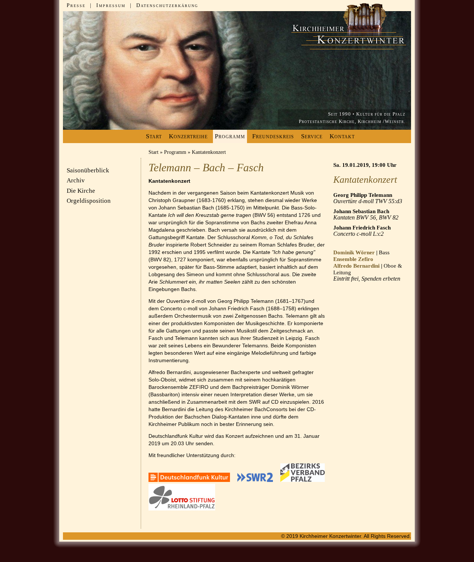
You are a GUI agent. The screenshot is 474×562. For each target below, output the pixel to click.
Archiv (76, 180)
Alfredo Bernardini (356, 266)
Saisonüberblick (88, 170)
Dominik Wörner (354, 252)
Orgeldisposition (89, 200)
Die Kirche (81, 190)
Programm (175, 152)
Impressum (111, 5)
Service (312, 136)
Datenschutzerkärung (167, 5)
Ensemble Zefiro (353, 259)
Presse (76, 5)
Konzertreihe (188, 136)
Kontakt (342, 136)
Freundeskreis (273, 136)
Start (154, 136)
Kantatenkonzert (209, 152)
